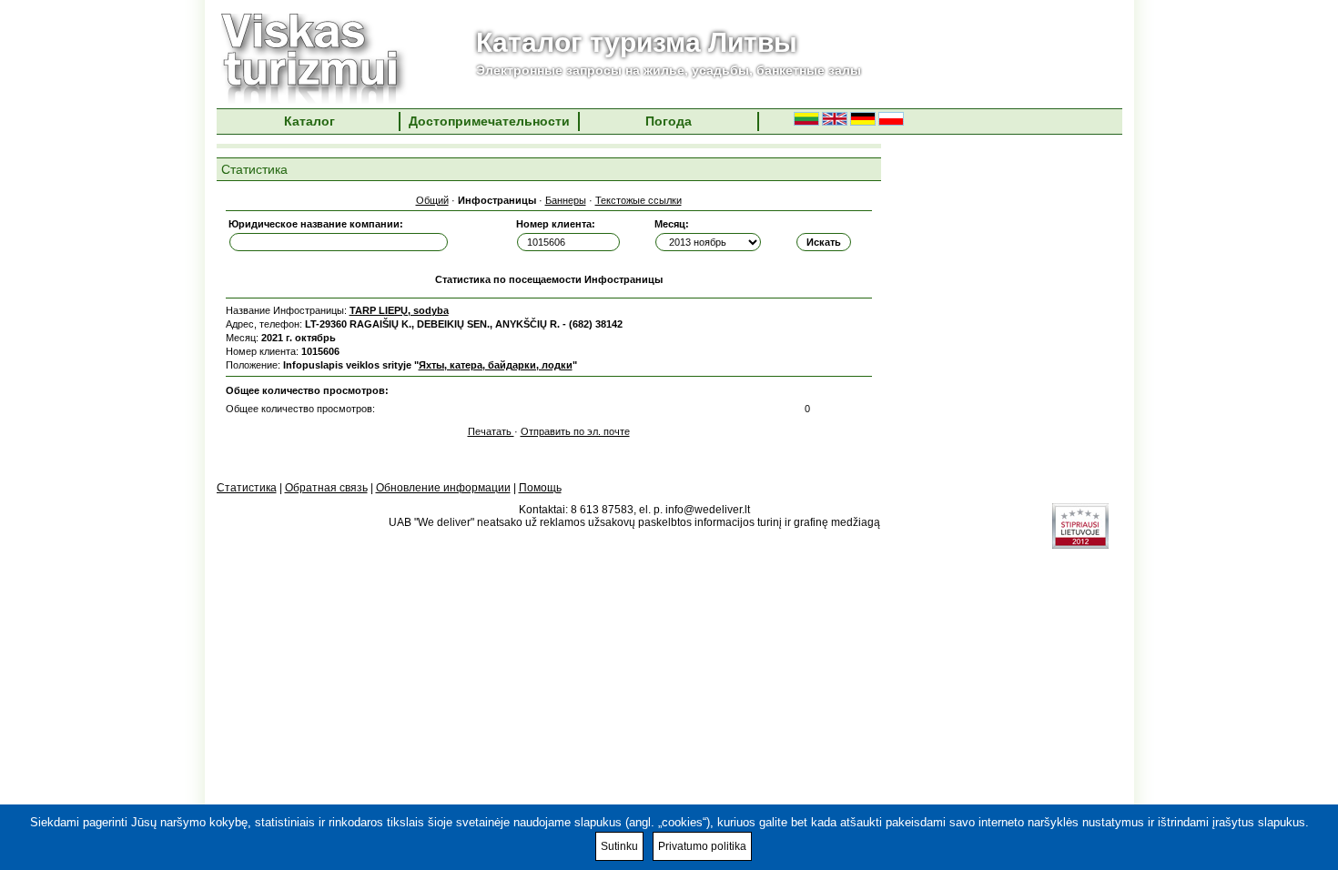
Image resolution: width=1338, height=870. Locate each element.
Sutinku (619, 846)
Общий (432, 200)
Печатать (491, 431)
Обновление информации (443, 487)
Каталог (309, 121)
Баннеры (565, 200)
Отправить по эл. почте (575, 431)
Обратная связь (326, 487)
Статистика (247, 487)
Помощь (540, 487)
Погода (668, 121)
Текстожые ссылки (638, 200)
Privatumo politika (702, 846)
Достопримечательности (489, 121)
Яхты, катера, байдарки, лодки (496, 364)
